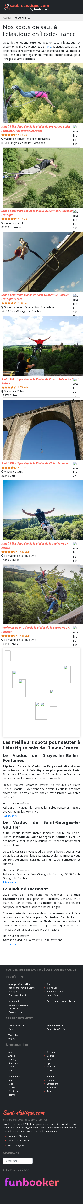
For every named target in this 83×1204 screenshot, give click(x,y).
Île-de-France (53, 995)
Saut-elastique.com (23, 1112)
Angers (11, 1055)
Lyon (49, 1063)
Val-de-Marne (15, 1035)
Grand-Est (52, 988)
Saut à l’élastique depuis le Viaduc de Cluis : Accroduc (35, 463)
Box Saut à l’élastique (18, 1140)
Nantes (11, 1080)
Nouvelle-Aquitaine (18, 1005)
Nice (10, 1083)
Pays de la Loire (16, 1012)
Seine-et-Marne (55, 1025)
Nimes (11, 1087)
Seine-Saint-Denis (56, 1029)
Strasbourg (52, 1083)
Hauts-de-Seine (16, 1025)
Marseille (51, 1066)
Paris (48, 46)
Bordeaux (13, 1063)
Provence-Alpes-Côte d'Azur (61, 1001)
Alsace (11, 1052)
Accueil (7, 17)
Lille (49, 1059)
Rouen (50, 1080)
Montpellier (14, 1076)
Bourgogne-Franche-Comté (22, 988)
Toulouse (51, 1087)
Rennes (51, 1076)
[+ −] (41, 692)
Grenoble (52, 1052)
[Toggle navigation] (77, 7)
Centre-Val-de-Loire (18, 995)
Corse (50, 984)
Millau (50, 1070)
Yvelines (12, 1038)
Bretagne (13, 991)
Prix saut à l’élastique (17, 1136)
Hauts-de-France (55, 991)
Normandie (14, 1001)
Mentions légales (15, 1145)
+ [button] (7, 653)
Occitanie (13, 1008)
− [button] (7, 658)
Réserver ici (10, 815)
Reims (11, 1094)
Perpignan (13, 1091)
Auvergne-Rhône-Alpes (19, 984)
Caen (11, 1066)
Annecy (12, 1059)
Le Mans (51, 1055)
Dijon (11, 1070)
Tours (49, 1091)
